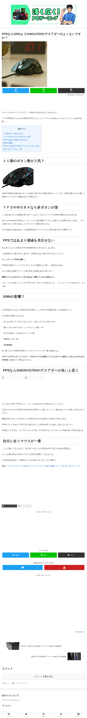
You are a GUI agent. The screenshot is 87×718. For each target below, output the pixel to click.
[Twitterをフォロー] (23, 567)
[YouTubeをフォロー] (64, 567)
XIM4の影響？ (8, 143)
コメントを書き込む (43, 676)
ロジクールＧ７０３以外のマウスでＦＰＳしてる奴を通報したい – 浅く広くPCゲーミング (44, 466)
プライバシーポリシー (11, 700)
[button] (80, 393)
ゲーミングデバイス (10, 506)
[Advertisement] (43, 102)
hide (23, 129)
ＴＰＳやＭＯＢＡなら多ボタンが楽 (16, 137)
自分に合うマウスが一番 (12, 149)
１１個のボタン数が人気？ (13, 134)
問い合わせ (6, 706)
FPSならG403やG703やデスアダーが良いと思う (21, 146)
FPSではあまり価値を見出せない (15, 140)
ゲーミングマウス (25, 506)
